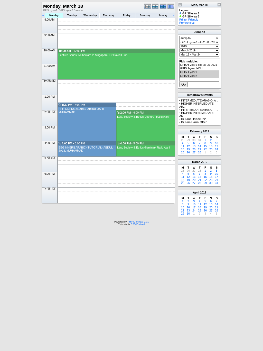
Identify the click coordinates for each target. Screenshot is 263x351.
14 (199, 146)
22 (205, 149)
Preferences (187, 22)
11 (182, 146)
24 (216, 149)
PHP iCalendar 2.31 (138, 221)
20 (193, 149)
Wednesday (90, 15)
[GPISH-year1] (199, 72)
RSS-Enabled (138, 224)
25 (182, 152)
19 (188, 149)
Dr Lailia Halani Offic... (195, 119)
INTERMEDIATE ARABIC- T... (199, 109)
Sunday (162, 15)
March (196, 161)
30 (210, 182)
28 (199, 152)
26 (188, 152)
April (196, 192)
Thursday (108, 15)
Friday (126, 15)
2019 (206, 131)
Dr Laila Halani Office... (195, 122)
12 (188, 146)
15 (205, 146)
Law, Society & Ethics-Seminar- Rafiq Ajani (143, 147)
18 (182, 149)
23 (210, 149)
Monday (54, 15)
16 (210, 146)
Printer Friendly (188, 19)
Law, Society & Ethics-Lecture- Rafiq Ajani (143, 116)
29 (205, 182)
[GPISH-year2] (199, 76)
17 (216, 146)
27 (193, 152)
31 (216, 182)
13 (193, 146)
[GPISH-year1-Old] (199, 68)
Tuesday (72, 15)
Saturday (145, 15)
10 (216, 143)
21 (199, 149)
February (196, 131)
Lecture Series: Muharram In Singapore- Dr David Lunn (93, 55)
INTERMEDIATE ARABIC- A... (199, 100)
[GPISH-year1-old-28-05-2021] (199, 65)
